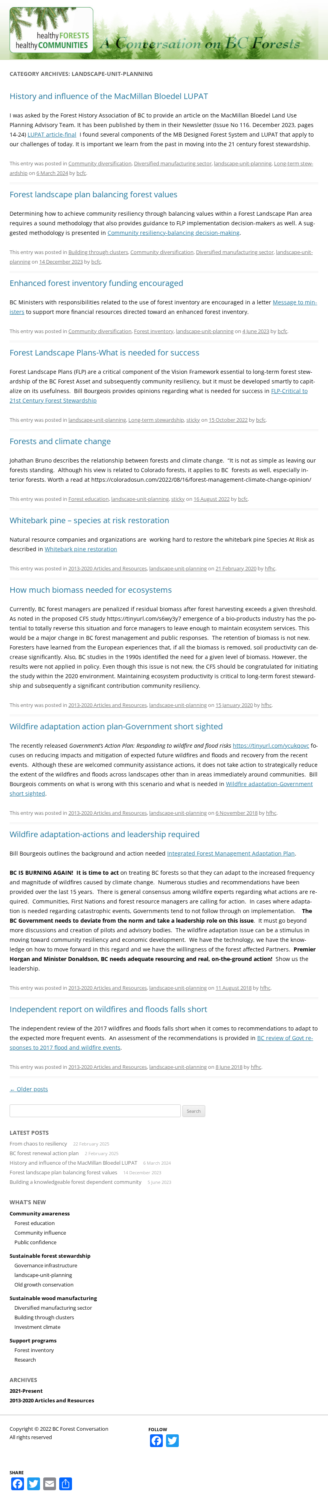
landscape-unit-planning (243, 163)
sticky (193, 419)
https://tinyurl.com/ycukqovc (271, 745)
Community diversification (100, 163)
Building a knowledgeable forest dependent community (76, 1181)
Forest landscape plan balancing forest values (94, 194)
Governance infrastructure (45, 1265)
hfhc (270, 568)
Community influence (40, 1232)
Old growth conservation (44, 1284)
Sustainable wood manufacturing (53, 1298)
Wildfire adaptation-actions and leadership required (105, 834)
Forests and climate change (60, 441)
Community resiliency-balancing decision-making (174, 232)
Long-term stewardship (156, 419)
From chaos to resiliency (38, 1143)
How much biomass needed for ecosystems (91, 589)
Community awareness (40, 1213)
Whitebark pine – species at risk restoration (89, 520)
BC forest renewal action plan (44, 1153)
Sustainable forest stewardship (50, 1255)
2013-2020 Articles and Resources (107, 568)
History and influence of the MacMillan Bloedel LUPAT (109, 96)
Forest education (88, 498)
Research (25, 1359)
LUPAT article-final (52, 134)
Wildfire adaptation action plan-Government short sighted (116, 726)
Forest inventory (154, 331)
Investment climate (37, 1326)
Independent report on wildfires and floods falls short (108, 1009)
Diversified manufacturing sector (173, 163)
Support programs (33, 1340)
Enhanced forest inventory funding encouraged (96, 283)
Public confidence (35, 1242)
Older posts (29, 1089)
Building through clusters (98, 252)
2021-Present (26, 1390)
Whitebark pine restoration (81, 549)
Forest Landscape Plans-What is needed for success (105, 352)
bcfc (81, 173)
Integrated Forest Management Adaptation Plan (231, 853)
